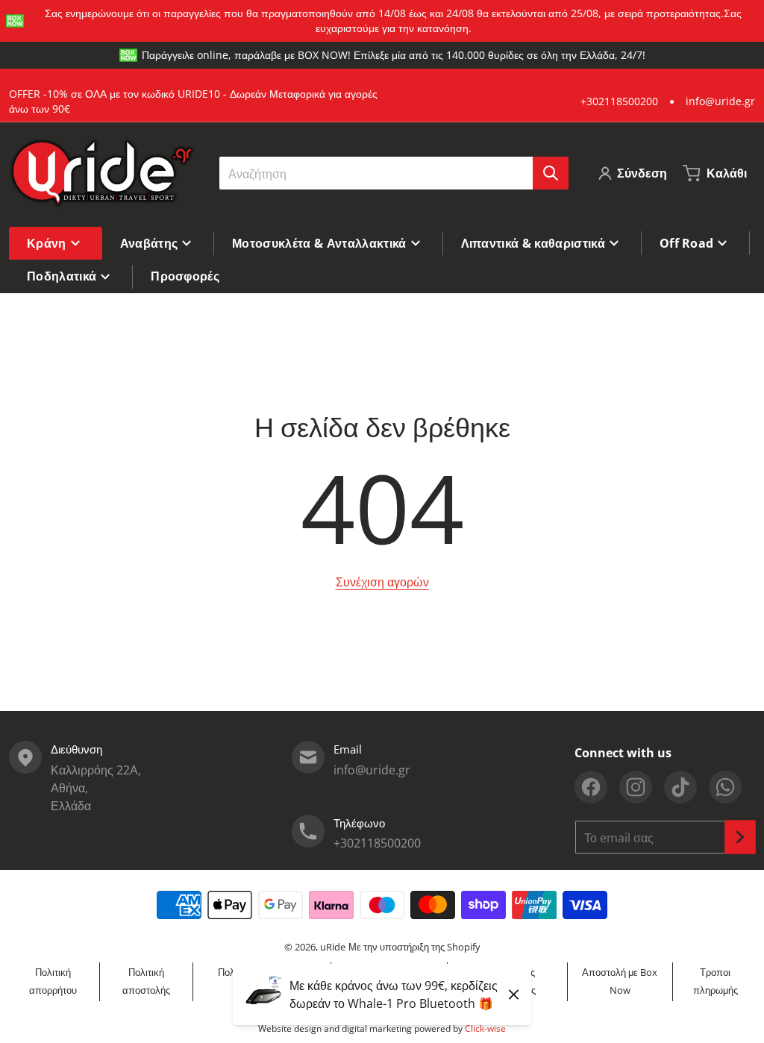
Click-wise (485, 1028)
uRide (332, 946)
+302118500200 (619, 101)
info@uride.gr (720, 101)
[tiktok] (680, 787)
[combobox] (393, 173)
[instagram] (635, 787)
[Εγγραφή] (740, 837)
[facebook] (590, 787)
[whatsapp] (725, 787)
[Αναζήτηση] (551, 173)
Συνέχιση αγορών (382, 582)
